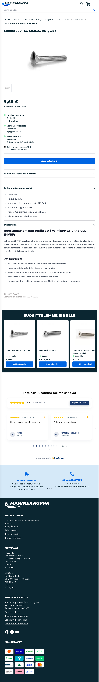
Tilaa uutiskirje (12, 534)
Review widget (42, 458)
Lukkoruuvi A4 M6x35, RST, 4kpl (20, 23)
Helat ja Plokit (21, 19)
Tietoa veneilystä (13, 538)
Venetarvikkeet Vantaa (16, 620)
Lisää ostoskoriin (49, 161)
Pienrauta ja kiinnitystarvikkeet (45, 19)
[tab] (33, 446)
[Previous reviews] (4, 428)
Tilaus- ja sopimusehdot (16, 616)
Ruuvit (66, 19)
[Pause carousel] (49, 449)
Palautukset (11, 530)
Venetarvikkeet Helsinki (16, 624)
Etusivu (7, 19)
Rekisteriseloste (12, 612)
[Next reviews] (95, 428)
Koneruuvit (78, 19)
